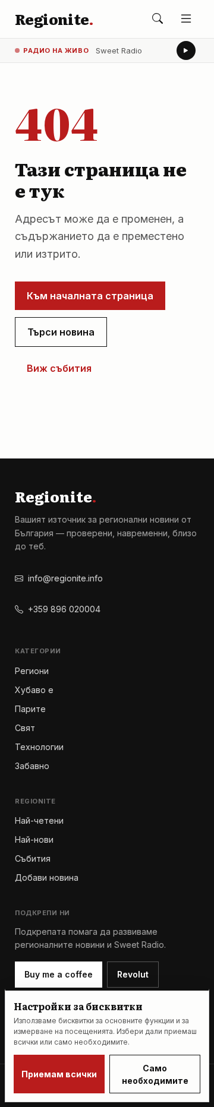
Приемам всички (59, 1074)
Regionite (54, 19)
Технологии (39, 747)
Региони (32, 671)
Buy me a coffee (58, 974)
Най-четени (39, 820)
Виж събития (59, 368)
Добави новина (46, 877)
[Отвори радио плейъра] (186, 50)
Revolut (133, 974)
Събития (33, 858)
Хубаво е (34, 690)
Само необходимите (155, 1074)
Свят (25, 728)
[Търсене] (157, 19)
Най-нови (34, 839)
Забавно (32, 766)
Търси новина (61, 332)
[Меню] (186, 19)
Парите (30, 709)
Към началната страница (90, 296)
